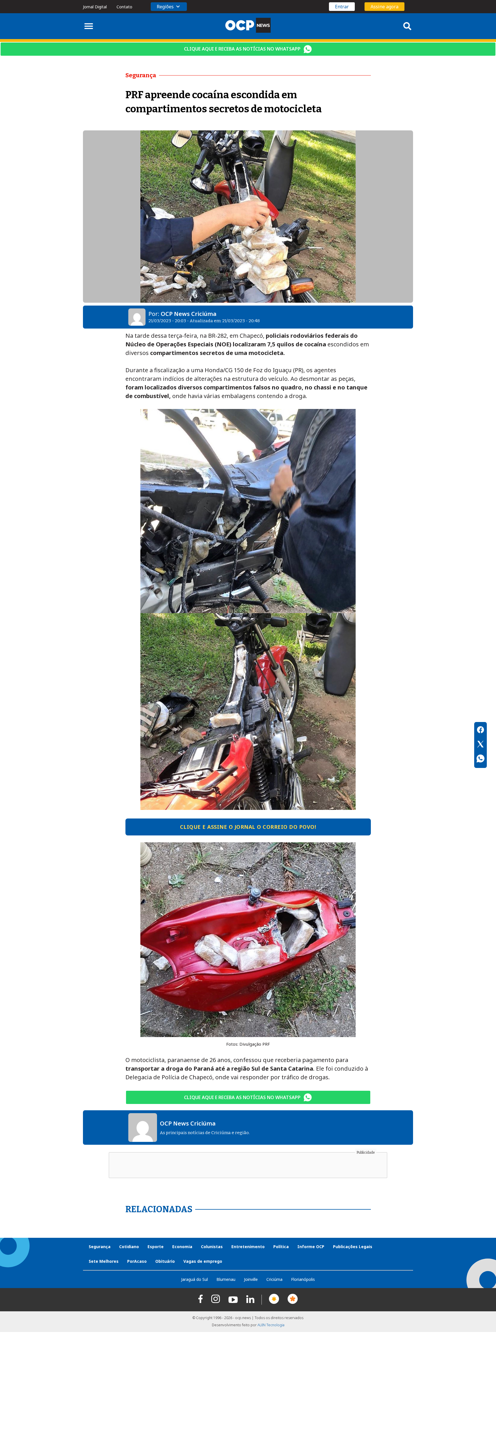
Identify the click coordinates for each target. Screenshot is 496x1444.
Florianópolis (303, 1279)
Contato (124, 6)
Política (281, 1246)
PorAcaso (137, 1261)
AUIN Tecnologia (270, 1325)
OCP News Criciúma (188, 314)
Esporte (156, 1246)
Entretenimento (248, 1246)
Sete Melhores (104, 1261)
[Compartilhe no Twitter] (480, 745)
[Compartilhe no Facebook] (480, 730)
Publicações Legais (352, 1246)
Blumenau (225, 1279)
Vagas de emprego (202, 1261)
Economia (182, 1246)
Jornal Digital (95, 6)
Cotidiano (129, 1246)
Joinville (251, 1279)
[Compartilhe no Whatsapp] (480, 759)
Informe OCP (310, 1246)
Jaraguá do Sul (194, 1279)
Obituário (165, 1261)
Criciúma (274, 1279)
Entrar (342, 6)
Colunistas (212, 1246)
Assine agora (384, 6)
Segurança (100, 1246)
